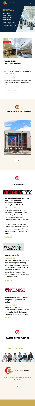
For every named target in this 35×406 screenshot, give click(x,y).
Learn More (12, 90)
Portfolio (14, 393)
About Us (6, 394)
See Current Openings (17, 348)
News (21, 393)
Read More (8, 237)
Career (28, 393)
